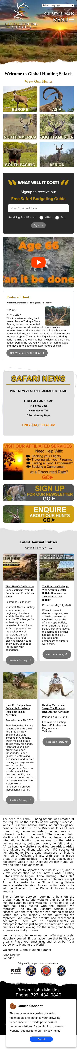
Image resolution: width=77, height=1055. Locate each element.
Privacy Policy (51, 1030)
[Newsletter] (38, 500)
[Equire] (38, 521)
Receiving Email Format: (22, 217)
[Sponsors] (38, 479)
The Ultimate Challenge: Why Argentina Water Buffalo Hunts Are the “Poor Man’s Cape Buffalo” (55, 593)
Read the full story (18, 660)
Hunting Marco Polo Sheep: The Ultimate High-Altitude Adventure (55, 708)
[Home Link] (22, 27)
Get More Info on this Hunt (25, 352)
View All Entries (36, 548)
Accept (41, 1039)
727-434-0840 (59, 13)
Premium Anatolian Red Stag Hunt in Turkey (29, 302)
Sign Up (38, 225)
